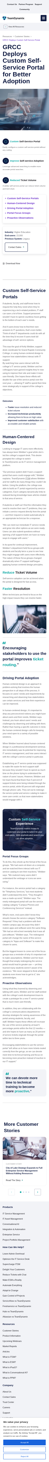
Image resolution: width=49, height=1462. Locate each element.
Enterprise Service (11, 1235)
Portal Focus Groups (18, 213)
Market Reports (10, 1346)
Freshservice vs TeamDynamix (17, 1306)
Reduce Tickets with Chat (14, 1275)
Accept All (24, 1442)
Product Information (12, 1336)
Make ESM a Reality (12, 1280)
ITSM (27, 478)
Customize (24, 1449)
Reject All (24, 1456)
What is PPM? (9, 1378)
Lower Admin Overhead (13, 1254)
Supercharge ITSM (11, 1264)
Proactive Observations (20, 218)
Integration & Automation (14, 1229)
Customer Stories (11, 1331)
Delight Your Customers (14, 1269)
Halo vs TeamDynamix (13, 1311)
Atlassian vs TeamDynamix (15, 1317)
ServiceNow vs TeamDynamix (16, 1301)
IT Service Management (14, 1214)
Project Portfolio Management (16, 1240)
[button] (5, 274)
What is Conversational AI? (15, 1372)
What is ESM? (9, 1362)
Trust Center (8, 1402)
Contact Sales (9, 1397)
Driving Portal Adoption (20, 208)
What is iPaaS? (10, 1367)
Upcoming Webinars (12, 1341)
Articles (6, 1352)
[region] (24, 1440)
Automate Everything (12, 1285)
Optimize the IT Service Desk (16, 1259)
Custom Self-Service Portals (23, 198)
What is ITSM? (9, 1357)
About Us (7, 1392)
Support (6, 1413)
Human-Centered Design (21, 203)
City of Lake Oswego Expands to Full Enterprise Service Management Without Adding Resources (24, 1171)
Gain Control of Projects (14, 1296)
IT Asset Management (13, 1219)
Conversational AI (11, 1224)
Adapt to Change (10, 1290)
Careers (6, 1407)
